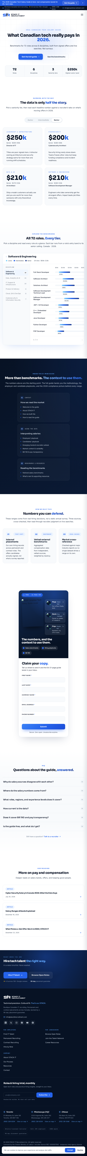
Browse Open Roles (40, 975)
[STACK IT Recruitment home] (14, 14)
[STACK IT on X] (11, 1023)
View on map (21, 1121)
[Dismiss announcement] (83, 3)
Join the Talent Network (54, 1038)
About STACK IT (10, 1057)
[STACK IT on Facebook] (22, 1023)
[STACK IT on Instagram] (16, 1023)
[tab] (16, 273)
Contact (7, 1070)
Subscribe (43, 1095)
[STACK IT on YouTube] (27, 1023)
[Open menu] (82, 14)
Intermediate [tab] (43, 120)
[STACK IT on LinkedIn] (6, 1023)
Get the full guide (29, 57)
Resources (8, 1066)
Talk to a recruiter (51, 836)
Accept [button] (70, 1150)
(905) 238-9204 (9, 1121)
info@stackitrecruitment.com (16, 1017)
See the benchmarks (56, 57)
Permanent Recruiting (12, 1038)
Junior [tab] (30, 120)
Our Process (8, 1062)
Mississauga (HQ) (41, 1112)
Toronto (9, 1112)
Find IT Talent (9, 1034)
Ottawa (65, 1112)
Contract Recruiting (11, 1042)
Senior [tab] (56, 120)
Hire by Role (8, 1047)
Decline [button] (80, 1150)
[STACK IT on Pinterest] (33, 1023)
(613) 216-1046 (64, 1121)
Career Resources (52, 1042)
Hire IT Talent (14, 975)
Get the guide (69, 3)
